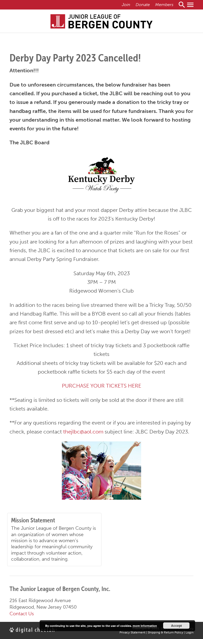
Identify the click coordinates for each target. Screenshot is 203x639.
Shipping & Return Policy (165, 632)
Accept (176, 625)
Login (189, 632)
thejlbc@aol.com (83, 431)
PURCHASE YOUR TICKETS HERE (101, 386)
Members (164, 4)
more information (145, 626)
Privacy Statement (132, 632)
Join (126, 4)
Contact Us (22, 614)
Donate (143, 4)
